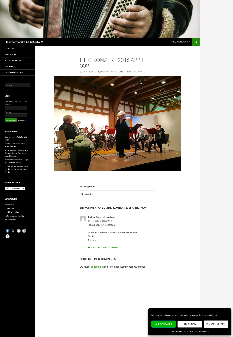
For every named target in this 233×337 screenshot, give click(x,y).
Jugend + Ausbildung (14, 72)
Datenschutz (192, 331)
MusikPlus (9, 66)
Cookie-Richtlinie (178, 331)
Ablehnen (190, 324)
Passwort (8, 112)
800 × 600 (104, 72)
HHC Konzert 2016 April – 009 (127, 72)
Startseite (9, 49)
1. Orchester (10, 55)
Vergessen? (22, 121)
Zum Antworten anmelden (104, 247)
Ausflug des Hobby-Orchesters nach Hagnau (17, 153)
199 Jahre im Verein (13, 162)
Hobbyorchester (13, 60)
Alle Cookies (163, 324)
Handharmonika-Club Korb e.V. (24, 42)
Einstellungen (215, 324)
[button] (8, 231)
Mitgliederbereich (179, 42)
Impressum (204, 331)
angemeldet (97, 266)
